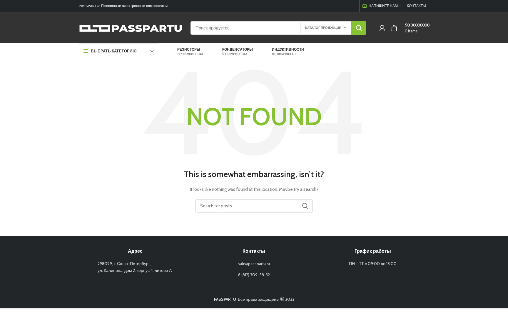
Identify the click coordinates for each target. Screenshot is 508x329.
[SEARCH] (358, 28)
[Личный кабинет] (382, 28)
